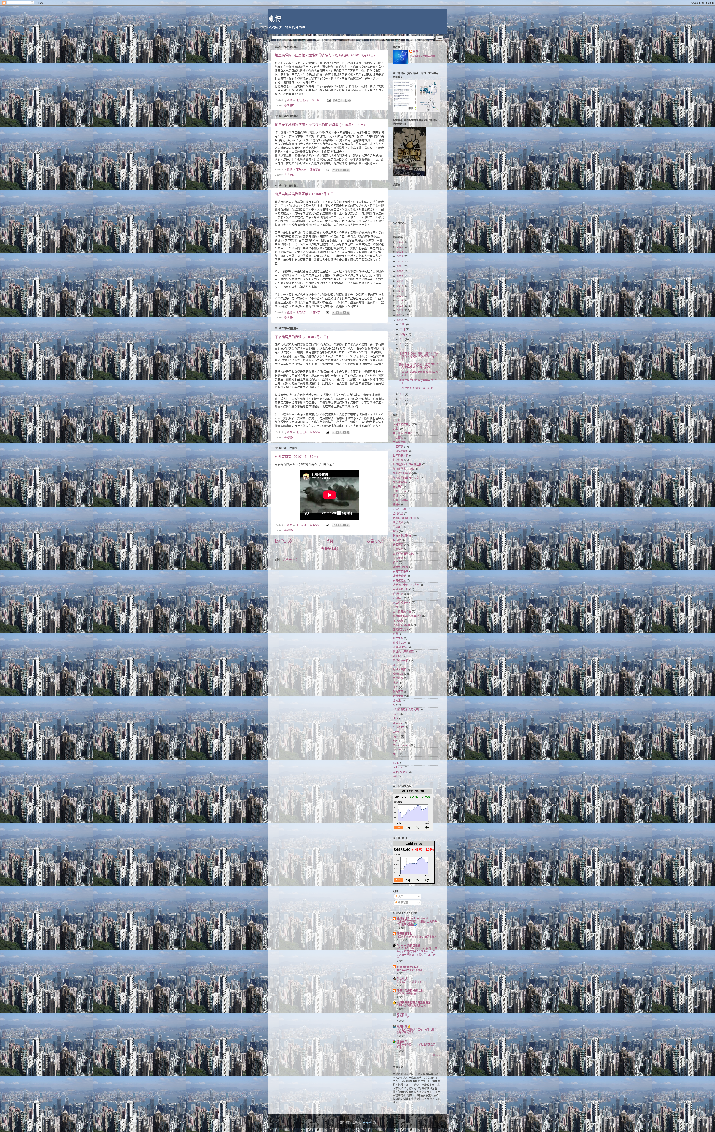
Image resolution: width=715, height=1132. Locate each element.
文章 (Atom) (290, 559)
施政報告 (398, 526)
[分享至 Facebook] (346, 100)
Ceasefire (398, 723)
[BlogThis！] (339, 100)
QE (395, 758)
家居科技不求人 (402, 602)
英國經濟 (398, 549)
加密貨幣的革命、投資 (406, 477)
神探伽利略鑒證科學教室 (407, 616)
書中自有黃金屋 (402, 611)
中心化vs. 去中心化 (404, 433)
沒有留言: (317, 100)
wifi (395, 776)
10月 (403, 334)
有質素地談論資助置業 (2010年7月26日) (305, 194)
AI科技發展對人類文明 (406, 709)
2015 (400, 295)
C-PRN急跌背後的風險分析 (411, 1005)
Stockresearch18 (407, 966)
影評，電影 (399, 669)
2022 (400, 261)
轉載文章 (398, 696)
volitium (397, 767)
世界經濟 (398, 459)
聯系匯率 (398, 691)
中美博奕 (398, 437)
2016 (400, 291)
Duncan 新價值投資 (408, 945)
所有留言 (403, 902)
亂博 (275, 19)
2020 (400, 271)
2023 (400, 256)
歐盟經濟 (398, 678)
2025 (400, 246)
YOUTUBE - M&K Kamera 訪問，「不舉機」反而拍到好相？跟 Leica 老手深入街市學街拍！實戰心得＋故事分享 (417, 953)
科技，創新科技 (402, 535)
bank (396, 714)
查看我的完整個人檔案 (422, 56)
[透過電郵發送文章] (328, 100)
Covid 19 (398, 732)
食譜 (395, 562)
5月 (402, 399)
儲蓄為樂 (402, 1041)
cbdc (395, 718)
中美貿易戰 (399, 442)
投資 (395, 495)
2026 (400, 242)
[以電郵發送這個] (335, 100)
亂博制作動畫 (401, 647)
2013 (400, 305)
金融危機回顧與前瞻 (404, 518)
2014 (400, 300)
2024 (400, 251)
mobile (397, 749)
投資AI (397, 504)
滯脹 (395, 665)
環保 (395, 687)
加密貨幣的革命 (402, 473)
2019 (400, 276)
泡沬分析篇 (399, 509)
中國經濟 (398, 446)
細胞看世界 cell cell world (412, 918)
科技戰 (397, 540)
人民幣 (397, 419)
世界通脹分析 (401, 455)
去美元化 (398, 486)
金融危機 (398, 513)
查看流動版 (330, 549)
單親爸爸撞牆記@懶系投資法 (414, 1002)
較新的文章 (283, 541)
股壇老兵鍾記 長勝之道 (410, 990)
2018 (400, 281)
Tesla (396, 763)
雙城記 (397, 700)
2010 (400, 320)
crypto (396, 736)
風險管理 (398, 558)
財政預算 (398, 620)
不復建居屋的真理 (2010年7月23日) (301, 337)
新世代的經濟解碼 (403, 651)
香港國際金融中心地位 (406, 584)
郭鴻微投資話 (401, 629)
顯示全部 (436, 1055)
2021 (400, 266)
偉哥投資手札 (404, 933)
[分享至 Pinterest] (349, 100)
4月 (402, 404)
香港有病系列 (401, 571)
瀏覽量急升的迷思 (406, 993)
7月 (402, 349)
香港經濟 (398, 593)
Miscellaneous (401, 745)
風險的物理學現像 (403, 553)
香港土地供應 (401, 567)
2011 (400, 315)
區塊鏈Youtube (401, 624)
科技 (395, 531)
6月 (402, 394)
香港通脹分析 (401, 589)
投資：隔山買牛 (402, 500)
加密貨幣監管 (401, 482)
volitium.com (400, 772)
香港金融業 (399, 575)
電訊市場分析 (401, 660)
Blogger (367, 1122)
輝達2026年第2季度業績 (410, 969)
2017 (400, 286)
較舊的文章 (375, 541)
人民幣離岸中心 (402, 424)
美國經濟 (398, 544)
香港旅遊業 (399, 580)
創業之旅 (398, 638)
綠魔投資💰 (403, 1026)
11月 (403, 329)
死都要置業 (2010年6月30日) (296, 456)
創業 (395, 633)
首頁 (329, 541)
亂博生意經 (399, 642)
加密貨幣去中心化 (403, 468)
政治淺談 (398, 522)
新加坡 (397, 656)
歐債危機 (398, 673)
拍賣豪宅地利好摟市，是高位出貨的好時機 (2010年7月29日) (320, 125)
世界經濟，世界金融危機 (407, 464)
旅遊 (395, 607)
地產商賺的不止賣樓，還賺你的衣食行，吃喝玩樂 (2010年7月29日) (325, 55)
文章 (400, 896)
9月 (402, 339)
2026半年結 (403, 1017)
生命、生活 (399, 491)
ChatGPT (398, 727)
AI (394, 705)
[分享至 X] (342, 100)
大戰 (395, 428)
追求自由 (402, 1014)
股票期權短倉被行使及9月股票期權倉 (417, 936)
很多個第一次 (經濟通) (409, 981)
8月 (402, 344)
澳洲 (395, 682)
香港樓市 (289, 105)
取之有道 (402, 978)
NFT (395, 754)
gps (395, 740)
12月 (403, 324)
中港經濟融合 (401, 451)
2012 (400, 310)
